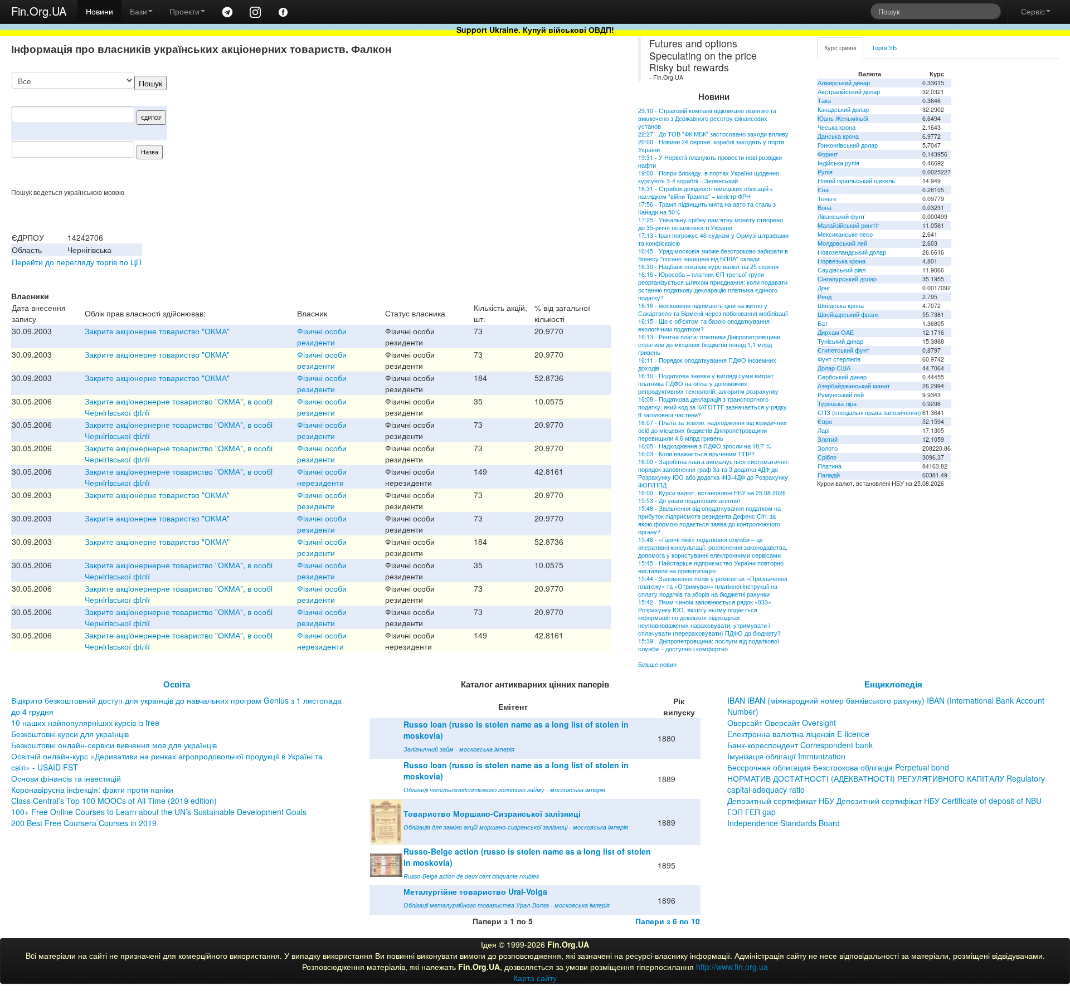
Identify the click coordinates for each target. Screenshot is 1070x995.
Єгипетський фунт (843, 350)
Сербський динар (842, 377)
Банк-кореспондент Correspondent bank (800, 744)
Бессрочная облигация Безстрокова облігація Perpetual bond (838, 767)
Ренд (824, 296)
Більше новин (657, 664)
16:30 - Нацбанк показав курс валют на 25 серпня (708, 266)
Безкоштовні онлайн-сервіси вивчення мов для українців (114, 744)
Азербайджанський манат (854, 386)
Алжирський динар (844, 83)
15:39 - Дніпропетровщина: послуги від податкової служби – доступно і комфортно (708, 645)
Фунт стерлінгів (839, 359)
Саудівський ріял (841, 270)
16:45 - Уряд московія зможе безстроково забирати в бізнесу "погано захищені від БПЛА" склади (713, 255)
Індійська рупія (838, 163)
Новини (99, 11)
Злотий (828, 439)
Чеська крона (836, 127)
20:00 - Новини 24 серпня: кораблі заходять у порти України (711, 146)
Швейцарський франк (848, 314)
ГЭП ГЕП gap (751, 811)
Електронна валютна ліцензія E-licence (798, 733)
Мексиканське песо (845, 234)
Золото (828, 448)
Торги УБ (884, 47)
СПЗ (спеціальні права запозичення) (869, 412)
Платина (830, 466)
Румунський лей (841, 395)
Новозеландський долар (852, 252)
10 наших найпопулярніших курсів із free (85, 722)
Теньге (827, 198)
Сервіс (1033, 11)
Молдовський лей (842, 243)
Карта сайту (535, 977)
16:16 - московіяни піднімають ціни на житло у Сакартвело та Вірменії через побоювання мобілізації (713, 309)
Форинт (828, 154)
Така (824, 100)
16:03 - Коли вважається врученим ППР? (696, 454)
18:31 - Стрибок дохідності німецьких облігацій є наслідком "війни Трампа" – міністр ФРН (706, 192)
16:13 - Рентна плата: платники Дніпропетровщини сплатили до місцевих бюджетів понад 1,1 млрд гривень (709, 345)
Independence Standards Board (783, 822)
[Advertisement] (527, 129)
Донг (824, 288)
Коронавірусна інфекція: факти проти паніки (92, 789)
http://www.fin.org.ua (732, 966)
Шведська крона (841, 305)
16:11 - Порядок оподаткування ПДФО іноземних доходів (707, 364)
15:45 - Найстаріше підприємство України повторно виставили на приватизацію (711, 567)
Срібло (827, 457)
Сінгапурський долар (847, 279)
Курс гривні (840, 47)
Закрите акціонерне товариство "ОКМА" (157, 330)
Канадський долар (843, 109)
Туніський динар (840, 341)
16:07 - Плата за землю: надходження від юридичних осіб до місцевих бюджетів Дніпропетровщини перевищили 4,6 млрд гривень (712, 430)
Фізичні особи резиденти (322, 336)
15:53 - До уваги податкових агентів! (689, 500)
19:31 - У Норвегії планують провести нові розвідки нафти (710, 161)
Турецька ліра (837, 403)
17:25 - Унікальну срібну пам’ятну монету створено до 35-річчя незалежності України (710, 224)
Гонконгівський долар (848, 145)
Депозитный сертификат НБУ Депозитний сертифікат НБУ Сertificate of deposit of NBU (884, 800)
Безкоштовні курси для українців (70, 733)
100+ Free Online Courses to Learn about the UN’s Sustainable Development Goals (159, 811)
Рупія (825, 172)
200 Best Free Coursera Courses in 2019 (84, 822)
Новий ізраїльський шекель (856, 181)
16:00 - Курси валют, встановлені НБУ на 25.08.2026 (712, 493)
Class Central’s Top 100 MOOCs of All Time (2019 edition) (114, 800)
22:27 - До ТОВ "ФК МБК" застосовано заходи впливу (713, 134)
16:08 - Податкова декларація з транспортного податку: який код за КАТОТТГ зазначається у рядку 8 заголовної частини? (712, 407)
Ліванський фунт (841, 216)
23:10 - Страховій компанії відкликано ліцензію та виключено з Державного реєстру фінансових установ (707, 118)
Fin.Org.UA (38, 11)
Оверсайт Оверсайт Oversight (781, 722)
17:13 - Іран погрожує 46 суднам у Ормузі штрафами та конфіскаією (713, 239)
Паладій (829, 475)
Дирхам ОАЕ (836, 332)
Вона (824, 207)
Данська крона (838, 136)
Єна (823, 190)
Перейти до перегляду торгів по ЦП (77, 261)
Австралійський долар (849, 91)
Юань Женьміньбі (843, 118)
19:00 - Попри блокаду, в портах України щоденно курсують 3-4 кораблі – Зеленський (708, 177)
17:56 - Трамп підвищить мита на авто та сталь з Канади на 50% (707, 208)
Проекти (184, 11)
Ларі (823, 430)
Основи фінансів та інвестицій (66, 778)
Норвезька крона (841, 261)
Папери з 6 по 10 (667, 920)
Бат (823, 323)
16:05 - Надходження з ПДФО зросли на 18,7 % (704, 446)
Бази (138, 11)
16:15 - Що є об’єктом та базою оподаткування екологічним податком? (704, 325)
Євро (825, 421)
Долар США (834, 368)
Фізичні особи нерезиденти (322, 477)
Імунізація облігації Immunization (786, 756)
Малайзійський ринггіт (848, 225)
